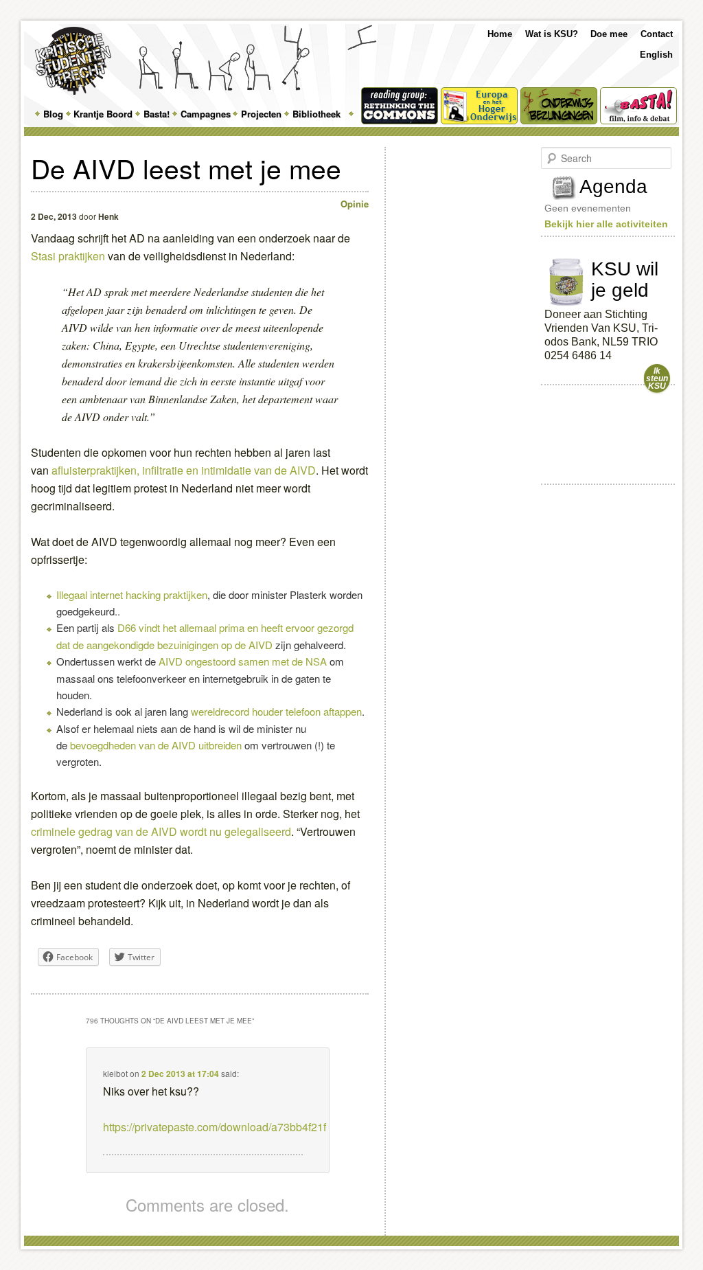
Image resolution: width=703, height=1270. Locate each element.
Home (499, 34)
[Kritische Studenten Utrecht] (73, 60)
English (656, 54)
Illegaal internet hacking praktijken (131, 594)
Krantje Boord (102, 113)
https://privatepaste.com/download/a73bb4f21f (214, 1127)
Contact (657, 34)
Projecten (261, 113)
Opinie (355, 203)
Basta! (156, 113)
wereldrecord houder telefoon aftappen (276, 711)
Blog (53, 113)
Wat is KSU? (551, 34)
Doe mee (608, 34)
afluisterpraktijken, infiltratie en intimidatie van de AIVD (182, 470)
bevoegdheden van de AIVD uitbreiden (157, 745)
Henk (108, 216)
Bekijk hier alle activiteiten (606, 223)
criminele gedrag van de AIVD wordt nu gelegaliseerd (161, 831)
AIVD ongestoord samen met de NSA (243, 661)
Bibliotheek (316, 113)
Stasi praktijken (68, 256)
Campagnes (206, 113)
